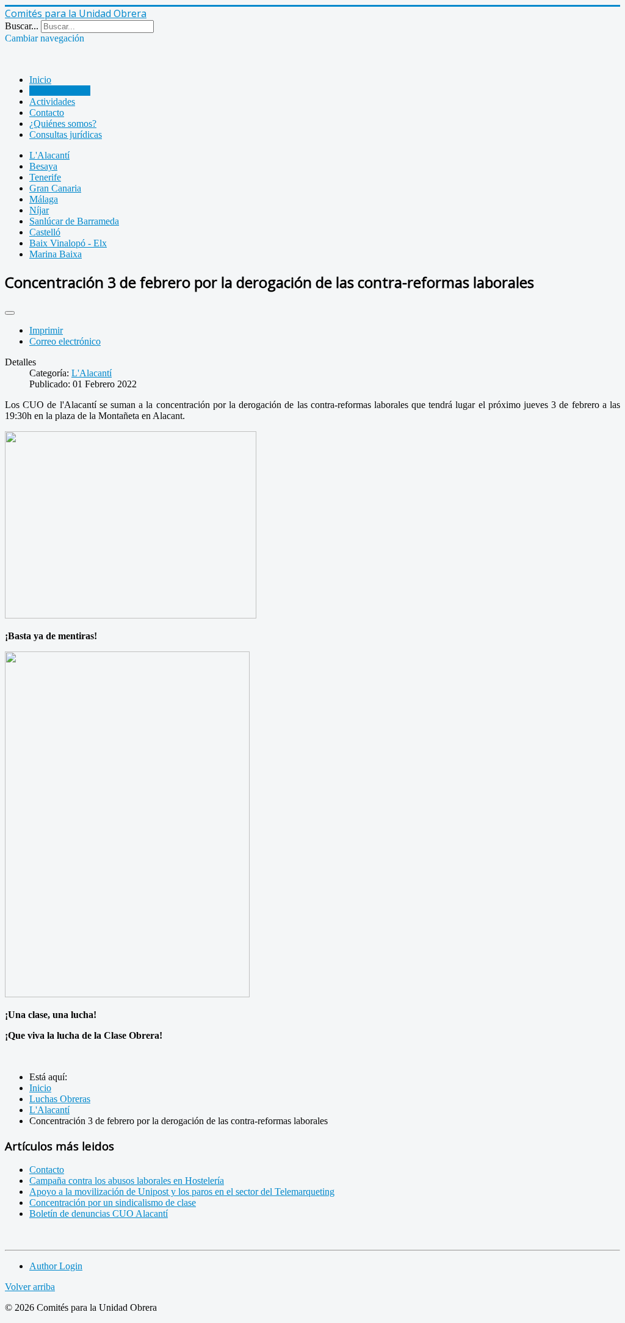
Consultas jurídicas (65, 134)
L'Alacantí (49, 155)
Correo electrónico (65, 341)
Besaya (43, 166)
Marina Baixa (55, 254)
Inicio (40, 79)
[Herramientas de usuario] (10, 313)
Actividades (52, 101)
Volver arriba (30, 1287)
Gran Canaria (55, 188)
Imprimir (46, 330)
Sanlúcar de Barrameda (74, 221)
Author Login (55, 1266)
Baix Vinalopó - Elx (68, 243)
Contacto (46, 112)
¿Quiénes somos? (62, 123)
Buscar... (21, 26)
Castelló (44, 232)
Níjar (39, 210)
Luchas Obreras (59, 90)
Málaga (43, 199)
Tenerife (45, 177)
